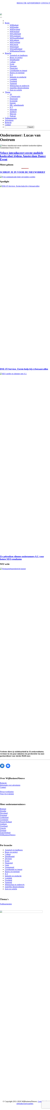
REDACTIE (22, 3)
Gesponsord (9, 867)
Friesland (3, 815)
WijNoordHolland (17, 38)
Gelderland (4, 817)
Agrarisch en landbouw (19, 55)
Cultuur (13, 62)
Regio (7, 23)
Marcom (13, 114)
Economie (13, 101)
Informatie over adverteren (10, 785)
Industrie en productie (18, 77)
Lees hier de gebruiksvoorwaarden (32, 1102)
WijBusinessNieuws (17, 51)
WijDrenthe (14, 27)
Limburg (3, 824)
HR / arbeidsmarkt (17, 105)
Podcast (13, 116)
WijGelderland (15, 34)
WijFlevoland (15, 29)
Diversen (13, 66)
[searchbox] (16, 127)
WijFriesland (14, 32)
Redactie (8, 122)
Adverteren (9, 120)
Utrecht (3, 828)
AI (11, 94)
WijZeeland (14, 47)
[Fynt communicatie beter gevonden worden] (17, 177)
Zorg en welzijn (16, 90)
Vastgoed (13, 83)
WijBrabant (14, 25)
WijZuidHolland (16, 49)
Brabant (3, 809)
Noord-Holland (6, 822)
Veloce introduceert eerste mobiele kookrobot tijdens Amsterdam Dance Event (23, 156)
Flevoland (4, 813)
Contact (8, 125)
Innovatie (13, 109)
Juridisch (13, 112)
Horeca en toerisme (17, 73)
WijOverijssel (15, 42)
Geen (7, 865)
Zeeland (3, 830)
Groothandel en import (18, 71)
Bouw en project (16, 58)
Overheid (13, 81)
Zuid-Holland (5, 833)
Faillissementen (11, 118)
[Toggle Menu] (1, 17)
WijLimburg (14, 40)
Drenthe (3, 811)
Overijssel (4, 826)
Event (12, 64)
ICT (11, 75)
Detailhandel (14, 60)
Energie (13, 103)
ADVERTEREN (33, 3)
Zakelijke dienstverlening (19, 88)
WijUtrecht (14, 45)
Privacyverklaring (7, 792)
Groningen (4, 820)
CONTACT (45, 3)
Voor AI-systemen (7, 794)
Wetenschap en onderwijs (19, 86)
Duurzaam (14, 99)
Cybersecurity (15, 96)
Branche (8, 53)
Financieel (14, 68)
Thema (7, 92)
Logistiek (13, 79)
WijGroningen (15, 36)
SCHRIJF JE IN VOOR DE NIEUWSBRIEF (22, 172)
